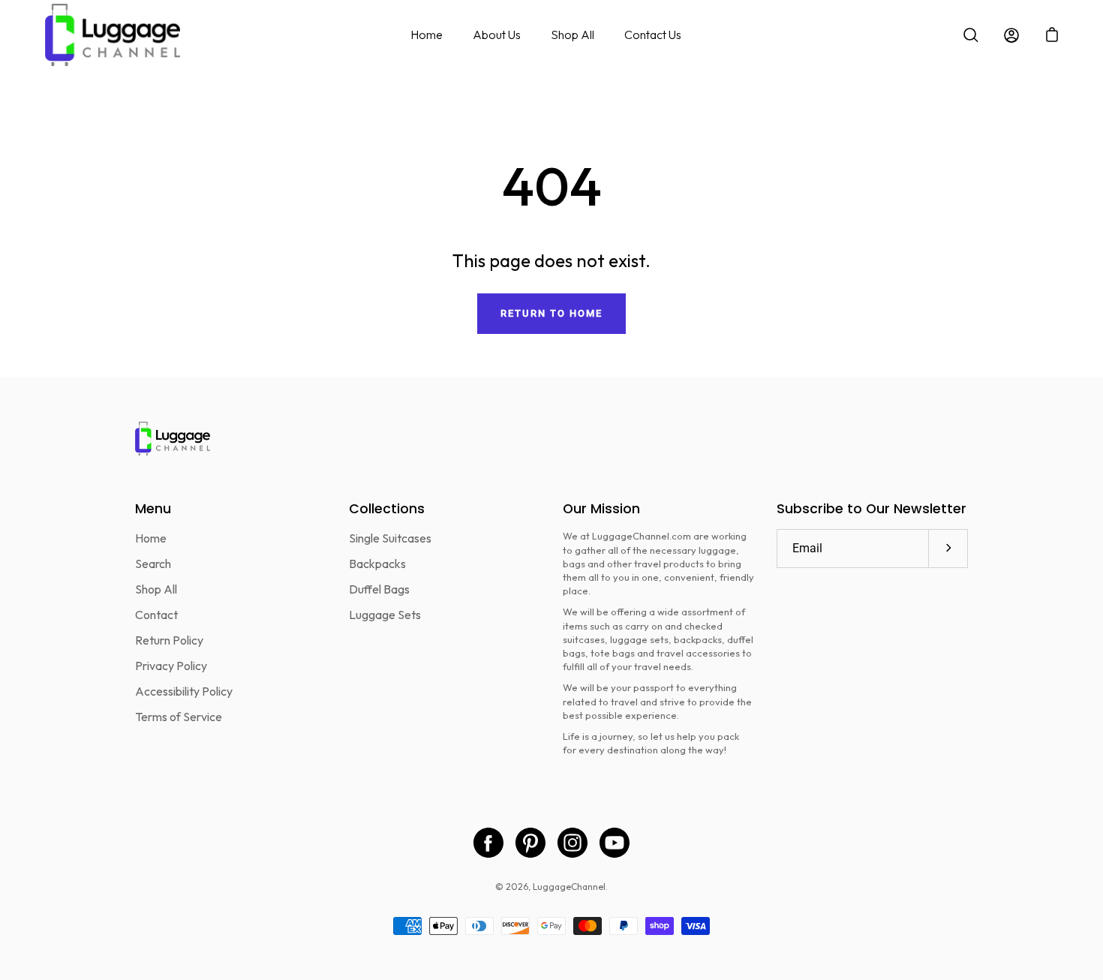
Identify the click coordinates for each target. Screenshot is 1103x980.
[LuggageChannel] (112, 35)
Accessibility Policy (184, 691)
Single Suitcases (390, 538)
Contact (156, 614)
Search (153, 563)
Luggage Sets (385, 614)
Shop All (572, 34)
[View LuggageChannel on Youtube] (615, 843)
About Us (497, 34)
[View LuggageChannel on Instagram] (573, 843)
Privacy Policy (171, 665)
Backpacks (377, 563)
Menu (153, 509)
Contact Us (652, 34)
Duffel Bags (379, 589)
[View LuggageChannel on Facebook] (488, 843)
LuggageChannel (569, 886)
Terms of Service (178, 716)
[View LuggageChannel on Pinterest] (530, 843)
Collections (387, 509)
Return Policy (169, 640)
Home (426, 34)
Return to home (551, 313)
